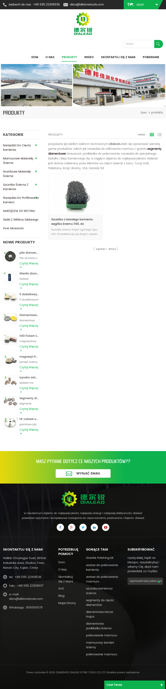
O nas (50, 57)
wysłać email (88, 473)
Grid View (152, 135)
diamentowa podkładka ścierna (98, 626)
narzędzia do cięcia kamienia (17, 147)
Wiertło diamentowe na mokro (29, 274)
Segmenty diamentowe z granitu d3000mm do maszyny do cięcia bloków (29, 398)
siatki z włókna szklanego (20, 219)
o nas (62, 569)
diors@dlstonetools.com (87, 4)
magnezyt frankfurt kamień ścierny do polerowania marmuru (29, 357)
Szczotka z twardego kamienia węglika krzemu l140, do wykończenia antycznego (72, 222)
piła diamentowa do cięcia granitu (29, 253)
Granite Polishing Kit (99, 558)
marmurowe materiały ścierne (18, 160)
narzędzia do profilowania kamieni (21, 200)
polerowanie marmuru (101, 635)
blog (61, 596)
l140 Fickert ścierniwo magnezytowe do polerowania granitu (29, 336)
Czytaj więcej (28, 263)
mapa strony (67, 603)
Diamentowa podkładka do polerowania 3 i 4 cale (29, 315)
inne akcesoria (13, 228)
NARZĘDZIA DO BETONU (19, 211)
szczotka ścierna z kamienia (15, 187)
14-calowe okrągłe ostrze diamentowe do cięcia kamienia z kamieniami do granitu (29, 419)
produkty (69, 57)
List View (159, 135)
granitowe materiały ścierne (17, 173)
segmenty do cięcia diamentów (100, 602)
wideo (89, 57)
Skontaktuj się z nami (118, 57)
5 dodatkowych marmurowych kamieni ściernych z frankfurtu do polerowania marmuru (29, 294)
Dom (34, 57)
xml (61, 588)
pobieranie (151, 57)
